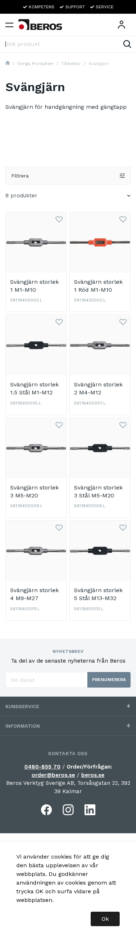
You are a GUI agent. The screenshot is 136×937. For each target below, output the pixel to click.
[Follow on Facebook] (46, 810)
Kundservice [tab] (22, 706)
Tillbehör (71, 63)
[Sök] (127, 44)
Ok (105, 918)
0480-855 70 (42, 766)
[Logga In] (121, 24)
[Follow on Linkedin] (90, 810)
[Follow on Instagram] (68, 810)
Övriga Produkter (35, 63)
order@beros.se (53, 775)
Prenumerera (109, 679)
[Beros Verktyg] (40, 24)
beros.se (92, 775)
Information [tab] (22, 726)
